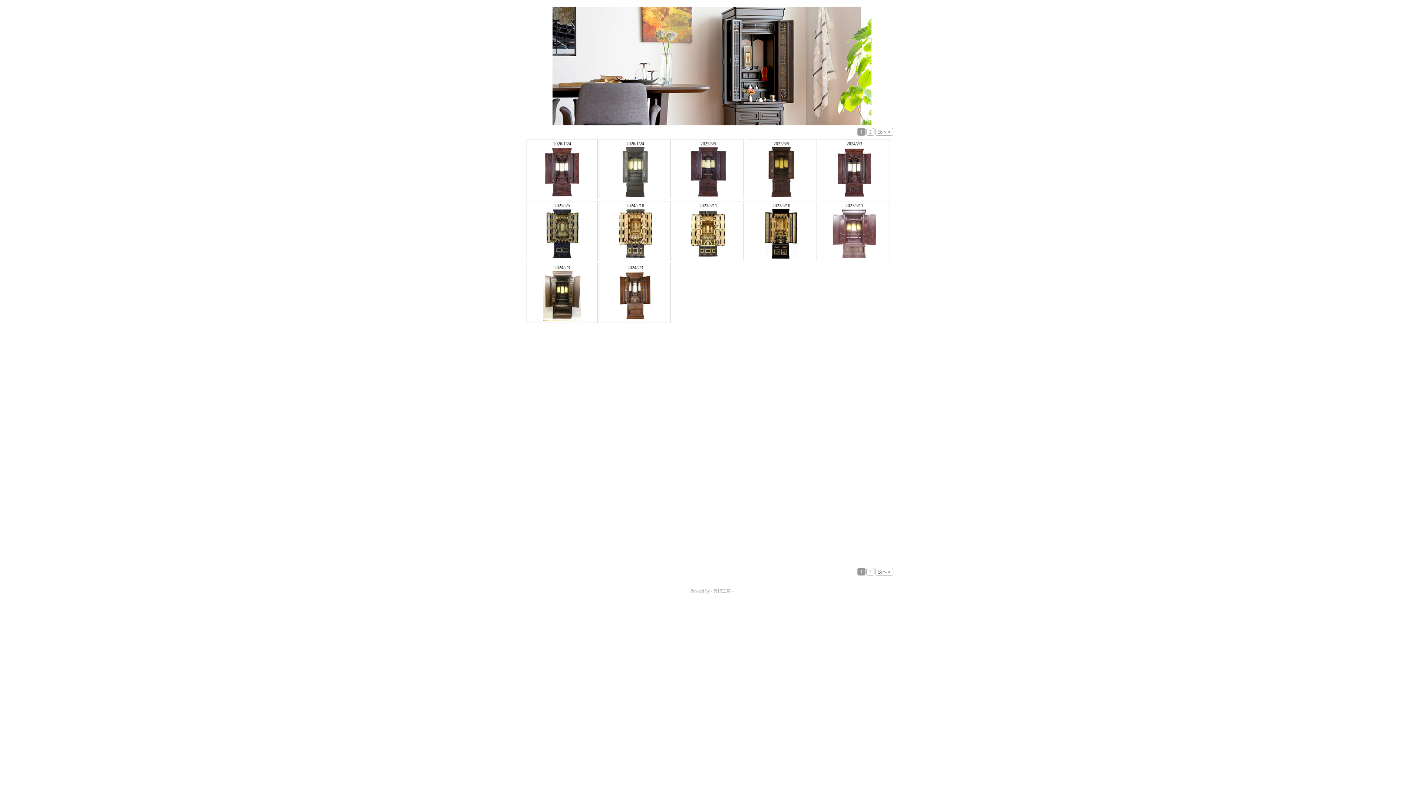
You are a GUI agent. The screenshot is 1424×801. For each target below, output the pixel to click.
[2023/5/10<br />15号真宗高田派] (781, 234)
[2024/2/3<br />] (854, 172)
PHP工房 (722, 591)
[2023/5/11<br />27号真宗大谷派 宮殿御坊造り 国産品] (708, 234)
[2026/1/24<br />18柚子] (635, 172)
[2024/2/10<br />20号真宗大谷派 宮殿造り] (635, 234)
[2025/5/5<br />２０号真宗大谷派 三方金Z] (562, 234)
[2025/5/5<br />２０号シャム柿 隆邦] (708, 172)
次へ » (884, 132)
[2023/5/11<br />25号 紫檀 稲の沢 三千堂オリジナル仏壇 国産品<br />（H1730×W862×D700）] (854, 234)
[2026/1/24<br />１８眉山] (562, 172)
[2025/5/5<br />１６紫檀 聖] (781, 172)
